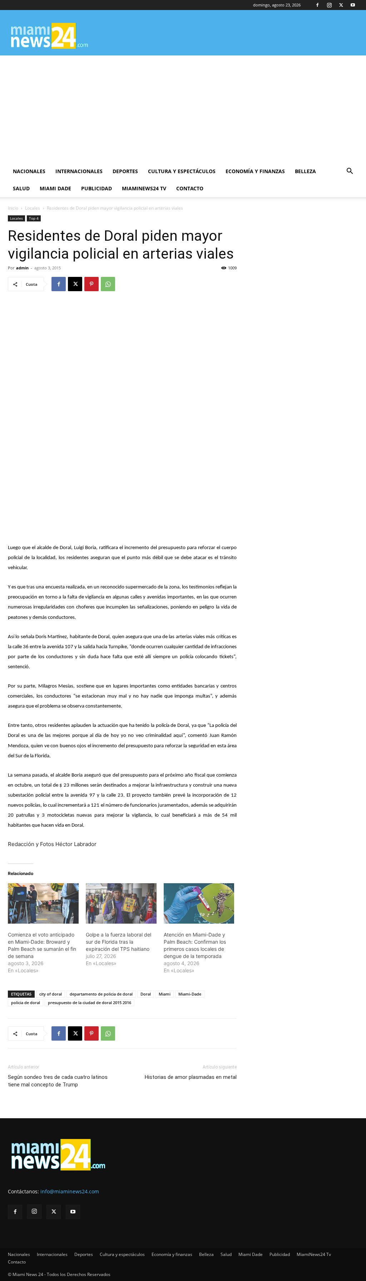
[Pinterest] (91, 284)
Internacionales (79, 171)
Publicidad (96, 188)
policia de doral (25, 1002)
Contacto (189, 188)
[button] (349, 171)
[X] (341, 5)
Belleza (305, 171)
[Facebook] (317, 5)
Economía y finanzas (255, 171)
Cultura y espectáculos (182, 171)
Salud (21, 188)
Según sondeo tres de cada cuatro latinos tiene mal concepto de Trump (58, 1081)
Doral (145, 994)
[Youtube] (352, 5)
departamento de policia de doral (101, 994)
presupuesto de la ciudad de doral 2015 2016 (89, 1002)
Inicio (13, 208)
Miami (164, 994)
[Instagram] (329, 5)
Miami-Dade (189, 994)
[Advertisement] (183, 109)
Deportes (125, 171)
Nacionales (29, 171)
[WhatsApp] (108, 284)
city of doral (50, 994)
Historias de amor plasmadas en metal (191, 1077)
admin (22, 267)
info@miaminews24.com (69, 1191)
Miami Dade (55, 188)
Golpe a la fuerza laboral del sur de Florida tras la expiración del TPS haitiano (118, 942)
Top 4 (34, 218)
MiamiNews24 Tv (144, 188)
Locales (32, 208)
